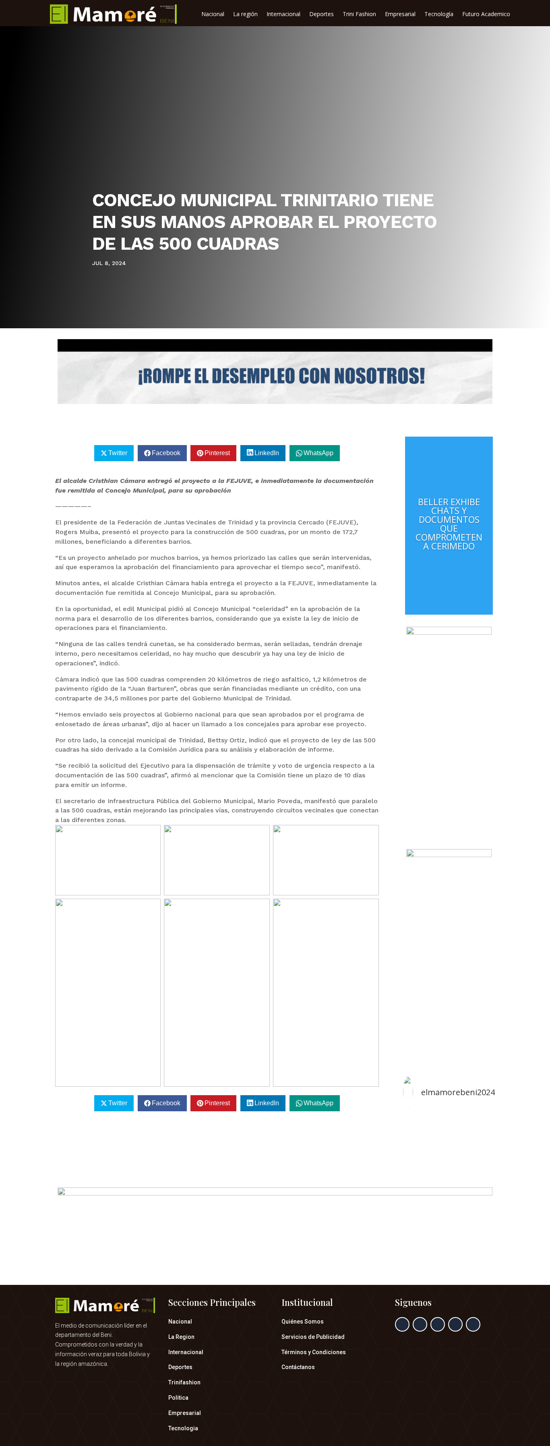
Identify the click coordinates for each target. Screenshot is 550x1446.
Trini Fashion (359, 14)
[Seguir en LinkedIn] (455, 1324)
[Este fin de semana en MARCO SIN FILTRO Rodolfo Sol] (449, 1137)
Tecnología (438, 14)
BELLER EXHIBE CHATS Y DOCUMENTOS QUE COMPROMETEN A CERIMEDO (449, 523)
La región (245, 14)
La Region (181, 1337)
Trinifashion (184, 1382)
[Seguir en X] (420, 1324)
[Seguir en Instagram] (437, 1324)
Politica (178, 1397)
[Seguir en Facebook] (402, 1324)
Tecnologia (183, 1428)
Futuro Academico (486, 14)
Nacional (212, 14)
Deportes (321, 14)
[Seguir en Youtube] (473, 1324)
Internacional (283, 14)
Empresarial (400, 14)
